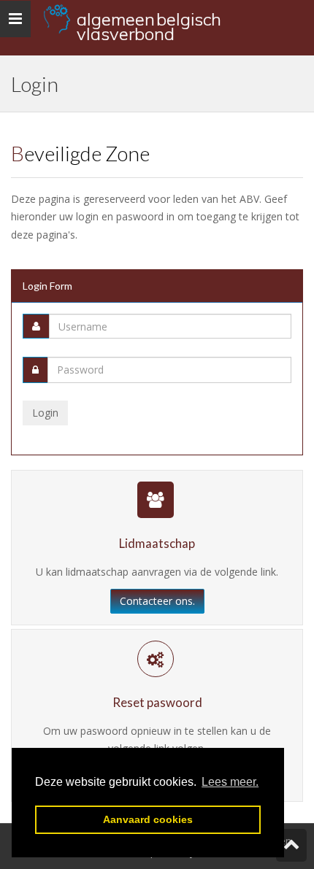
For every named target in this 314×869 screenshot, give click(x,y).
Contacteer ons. (157, 601)
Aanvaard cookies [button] (148, 819)
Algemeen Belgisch (149, 22)
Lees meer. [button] (230, 782)
